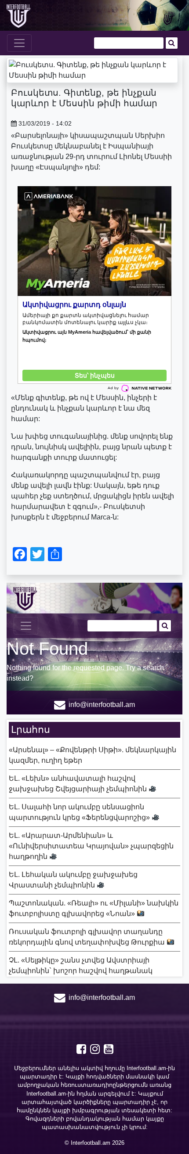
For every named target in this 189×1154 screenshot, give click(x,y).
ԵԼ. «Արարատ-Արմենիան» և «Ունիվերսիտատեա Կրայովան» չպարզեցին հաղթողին (91, 846)
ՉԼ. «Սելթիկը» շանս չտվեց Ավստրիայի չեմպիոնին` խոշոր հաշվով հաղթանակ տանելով (81, 970)
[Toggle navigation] (19, 43)
